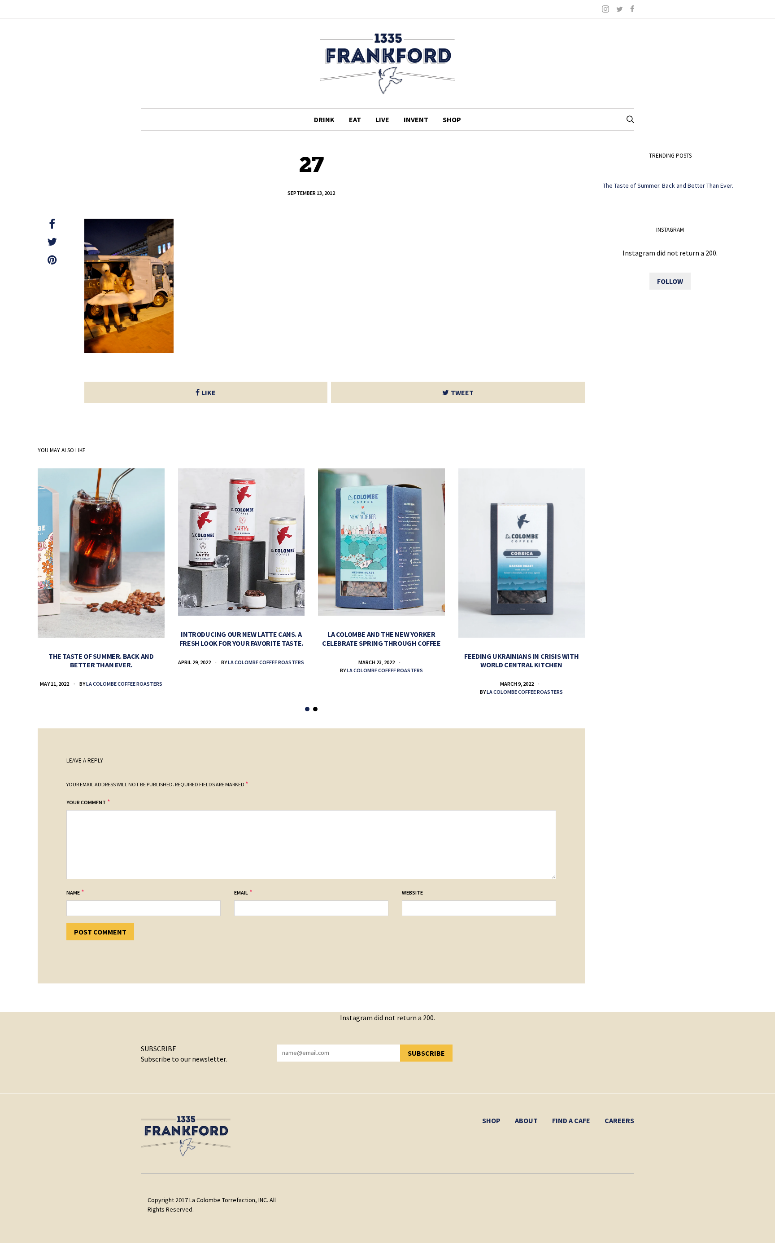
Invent (416, 119)
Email (241, 892)
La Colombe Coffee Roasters (124, 683)
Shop (452, 119)
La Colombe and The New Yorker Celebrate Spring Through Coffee (381, 638)
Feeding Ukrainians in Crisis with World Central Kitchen (521, 660)
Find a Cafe (571, 1120)
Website (412, 892)
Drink (324, 119)
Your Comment (86, 802)
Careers (619, 1120)
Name (73, 892)
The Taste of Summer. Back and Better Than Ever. (100, 660)
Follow (670, 281)
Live (382, 119)
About (526, 1120)
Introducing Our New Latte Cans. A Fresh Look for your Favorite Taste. (241, 638)
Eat (355, 119)
